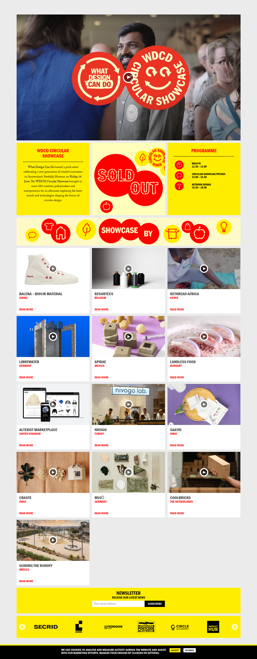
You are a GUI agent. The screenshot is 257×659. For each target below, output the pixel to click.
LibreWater (29, 361)
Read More (26, 309)
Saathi (175, 429)
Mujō (99, 497)
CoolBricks (180, 497)
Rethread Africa (184, 293)
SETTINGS (189, 650)
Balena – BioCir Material (40, 293)
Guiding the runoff (35, 565)
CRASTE (25, 497)
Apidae (100, 361)
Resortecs (104, 293)
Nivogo (101, 429)
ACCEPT (175, 650)
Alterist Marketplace (38, 429)
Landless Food (183, 361)
